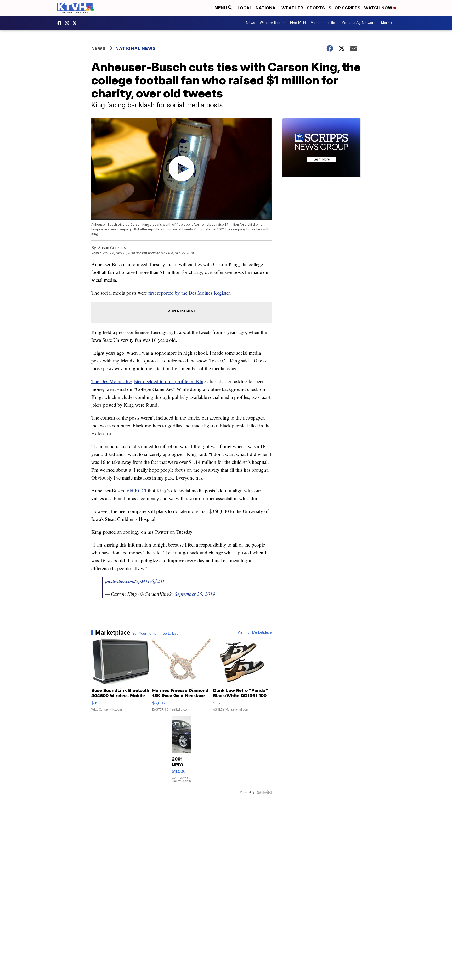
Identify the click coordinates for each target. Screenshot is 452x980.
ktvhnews (68, 23)
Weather (292, 7)
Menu (221, 7)
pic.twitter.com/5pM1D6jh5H (134, 581)
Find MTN (298, 22)
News (250, 22)
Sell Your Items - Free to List (155, 633)
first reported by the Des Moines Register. (189, 292)
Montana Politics (323, 22)
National (267, 7)
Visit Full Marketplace (255, 632)
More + (386, 22)
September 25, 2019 (195, 594)
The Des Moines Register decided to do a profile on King (148, 381)
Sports (316, 7)
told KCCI (136, 490)
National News (135, 48)
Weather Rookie (272, 22)
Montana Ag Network (358, 22)
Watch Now (378, 7)
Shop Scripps (344, 7)
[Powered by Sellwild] (264, 792)
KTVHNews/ (60, 23)
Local (245, 7)
